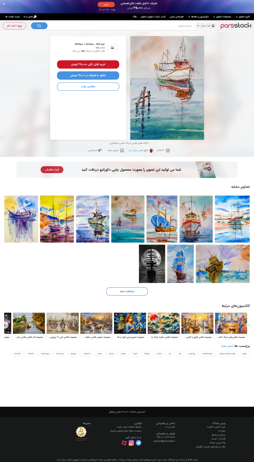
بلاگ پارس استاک (217, 443)
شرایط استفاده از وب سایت (129, 427)
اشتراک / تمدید (218, 439)
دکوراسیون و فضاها (200, 16)
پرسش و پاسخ (218, 435)
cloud (111, 353)
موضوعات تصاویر (223, 16)
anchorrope (207, 353)
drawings (45, 353)
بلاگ (135, 16)
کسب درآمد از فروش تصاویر (153, 16)
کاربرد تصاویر (244, 16)
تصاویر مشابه (113, 150)
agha (245, 353)
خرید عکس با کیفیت (215, 427)
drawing (60, 353)
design (74, 353)
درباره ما (221, 431)
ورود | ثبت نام (14, 26)
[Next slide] (5, 325)
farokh (31, 353)
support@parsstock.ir (164, 441)
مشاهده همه (127, 291)
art (170, 353)
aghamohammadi (227, 353)
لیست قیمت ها (13, 16)
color (100, 353)
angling (192, 353)
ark (179, 353)
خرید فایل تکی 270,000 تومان (88, 64)
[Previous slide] (249, 325)
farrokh (18, 353)
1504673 (160, 150)
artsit (159, 353)
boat (135, 353)
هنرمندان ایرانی (177, 16)
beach (147, 353)
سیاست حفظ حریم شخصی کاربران (125, 431)
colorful (87, 353)
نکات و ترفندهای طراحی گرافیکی (210, 447)
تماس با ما (28, 16)
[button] (203, 423)
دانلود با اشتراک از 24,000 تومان (88, 75)
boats (123, 353)
